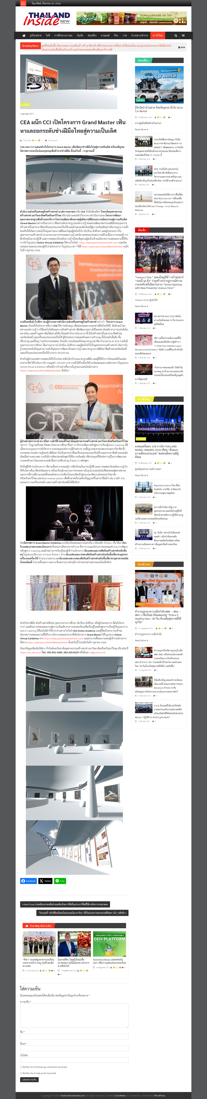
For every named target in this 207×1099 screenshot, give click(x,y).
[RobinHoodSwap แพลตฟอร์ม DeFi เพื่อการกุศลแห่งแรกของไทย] (109, 941)
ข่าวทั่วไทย (158, 35)
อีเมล (23, 1041)
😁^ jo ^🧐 (46, 968)
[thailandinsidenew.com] (24, 35)
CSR (125, 35)
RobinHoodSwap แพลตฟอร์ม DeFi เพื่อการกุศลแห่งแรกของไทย (109, 959)
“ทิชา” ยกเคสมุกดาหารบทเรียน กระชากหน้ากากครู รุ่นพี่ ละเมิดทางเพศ (38, 960)
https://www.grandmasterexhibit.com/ (98, 240)
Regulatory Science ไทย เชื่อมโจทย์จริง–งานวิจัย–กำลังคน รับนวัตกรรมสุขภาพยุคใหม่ (83, 45)
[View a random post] (183, 35)
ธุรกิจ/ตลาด (36, 35)
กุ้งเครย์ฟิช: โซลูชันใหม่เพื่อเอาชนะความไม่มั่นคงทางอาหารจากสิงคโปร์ (73, 960)
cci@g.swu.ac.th (97, 649)
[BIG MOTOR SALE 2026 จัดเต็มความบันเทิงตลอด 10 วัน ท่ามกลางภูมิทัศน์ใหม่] (143, 315)
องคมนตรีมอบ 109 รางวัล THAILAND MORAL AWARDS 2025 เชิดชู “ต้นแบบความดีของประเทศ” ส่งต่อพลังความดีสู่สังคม (157, 449)
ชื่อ (22, 1029)
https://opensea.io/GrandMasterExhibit (102, 244)
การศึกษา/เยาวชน (63, 35)
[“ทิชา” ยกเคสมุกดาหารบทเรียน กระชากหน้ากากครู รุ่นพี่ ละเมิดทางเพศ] (39, 941)
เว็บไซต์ (24, 1052)
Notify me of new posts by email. (40, 1070)
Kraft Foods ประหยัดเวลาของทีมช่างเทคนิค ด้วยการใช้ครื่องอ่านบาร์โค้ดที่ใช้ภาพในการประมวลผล (66, 902)
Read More (141, 126)
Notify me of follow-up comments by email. (45, 1064)
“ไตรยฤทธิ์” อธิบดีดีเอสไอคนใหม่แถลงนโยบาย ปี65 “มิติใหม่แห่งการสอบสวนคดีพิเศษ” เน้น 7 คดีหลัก (82, 910)
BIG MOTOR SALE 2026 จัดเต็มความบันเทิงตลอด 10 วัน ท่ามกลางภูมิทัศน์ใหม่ (169, 318)
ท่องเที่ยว (92, 35)
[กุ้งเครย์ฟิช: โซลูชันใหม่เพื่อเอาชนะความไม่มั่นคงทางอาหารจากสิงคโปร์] (74, 941)
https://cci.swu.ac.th (30, 649)
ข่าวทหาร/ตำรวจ (139, 35)
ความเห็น (25, 999)
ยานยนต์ (105, 35)
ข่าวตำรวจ (141, 602)
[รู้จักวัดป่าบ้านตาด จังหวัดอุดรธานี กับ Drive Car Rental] (159, 82)
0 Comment (52, 138)
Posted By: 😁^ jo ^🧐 (31, 138)
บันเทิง (80, 35)
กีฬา (116, 35)
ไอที (48, 35)
